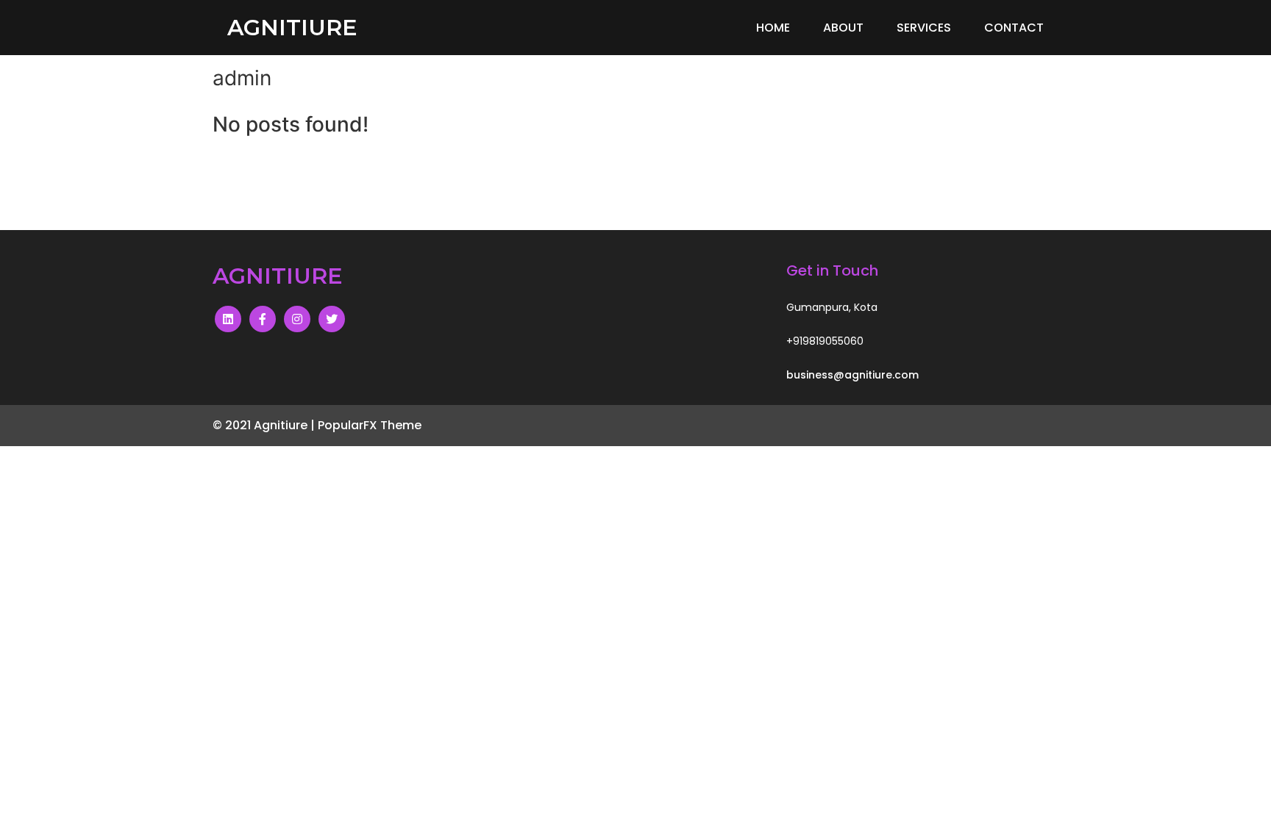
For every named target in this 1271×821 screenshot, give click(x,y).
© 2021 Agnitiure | (265, 425)
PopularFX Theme (369, 425)
